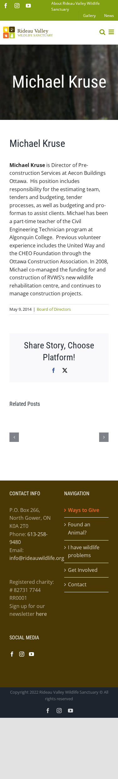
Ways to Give (83, 510)
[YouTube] (31, 654)
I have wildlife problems (83, 551)
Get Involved (83, 570)
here (41, 613)
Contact (77, 584)
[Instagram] (21, 654)
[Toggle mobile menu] (112, 32)
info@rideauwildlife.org (36, 558)
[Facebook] (11, 654)
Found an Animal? (79, 528)
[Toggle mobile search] (102, 32)
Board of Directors (54, 309)
